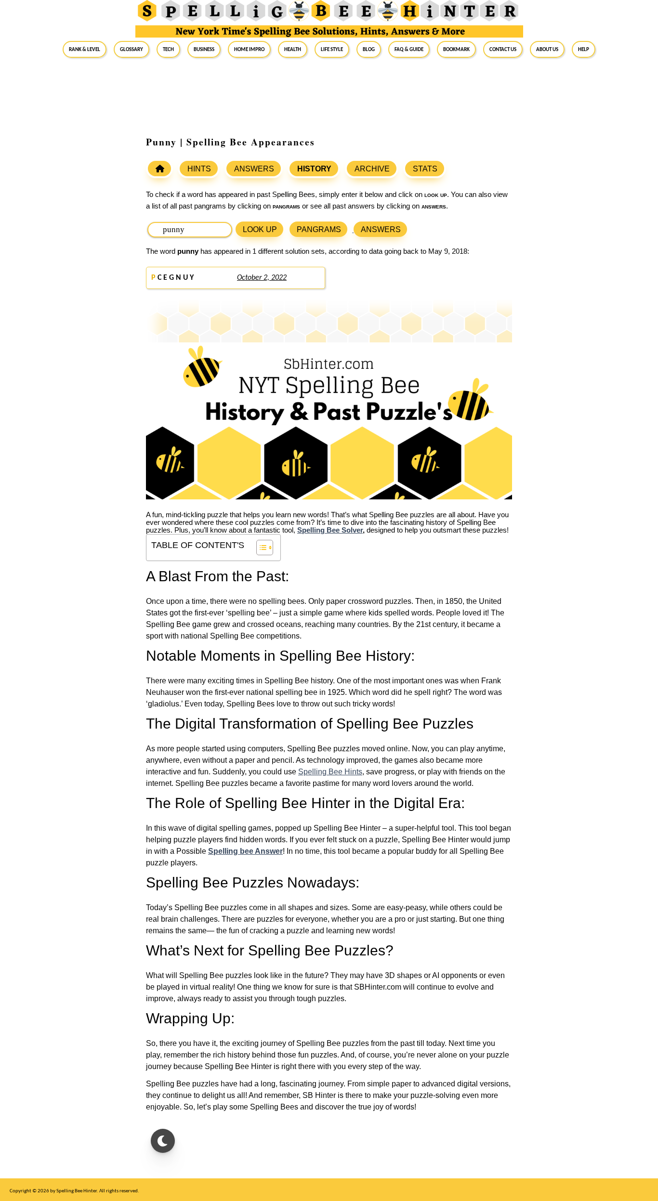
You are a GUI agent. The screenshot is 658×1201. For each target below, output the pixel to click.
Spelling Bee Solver (330, 530)
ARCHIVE (372, 169)
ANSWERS (254, 169)
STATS (425, 169)
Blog (369, 49)
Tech (168, 49)
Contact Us (502, 49)
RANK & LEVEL (84, 49)
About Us (547, 49)
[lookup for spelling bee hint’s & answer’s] (159, 168)
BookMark (456, 49)
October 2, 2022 (262, 278)
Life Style (332, 49)
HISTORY (314, 169)
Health (292, 49)
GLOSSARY (131, 49)
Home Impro (249, 49)
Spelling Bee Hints (330, 772)
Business (204, 49)
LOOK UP (260, 229)
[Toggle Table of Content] (260, 547)
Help (583, 49)
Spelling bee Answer (245, 851)
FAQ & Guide (409, 49)
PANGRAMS (319, 229)
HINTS (199, 169)
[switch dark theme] (163, 1141)
